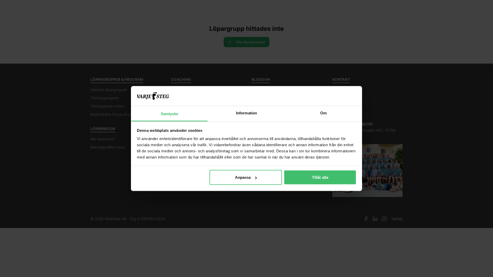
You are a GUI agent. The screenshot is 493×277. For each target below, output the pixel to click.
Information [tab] (246, 113)
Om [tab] (323, 113)
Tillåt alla (320, 177)
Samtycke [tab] (169, 113)
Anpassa (243, 177)
